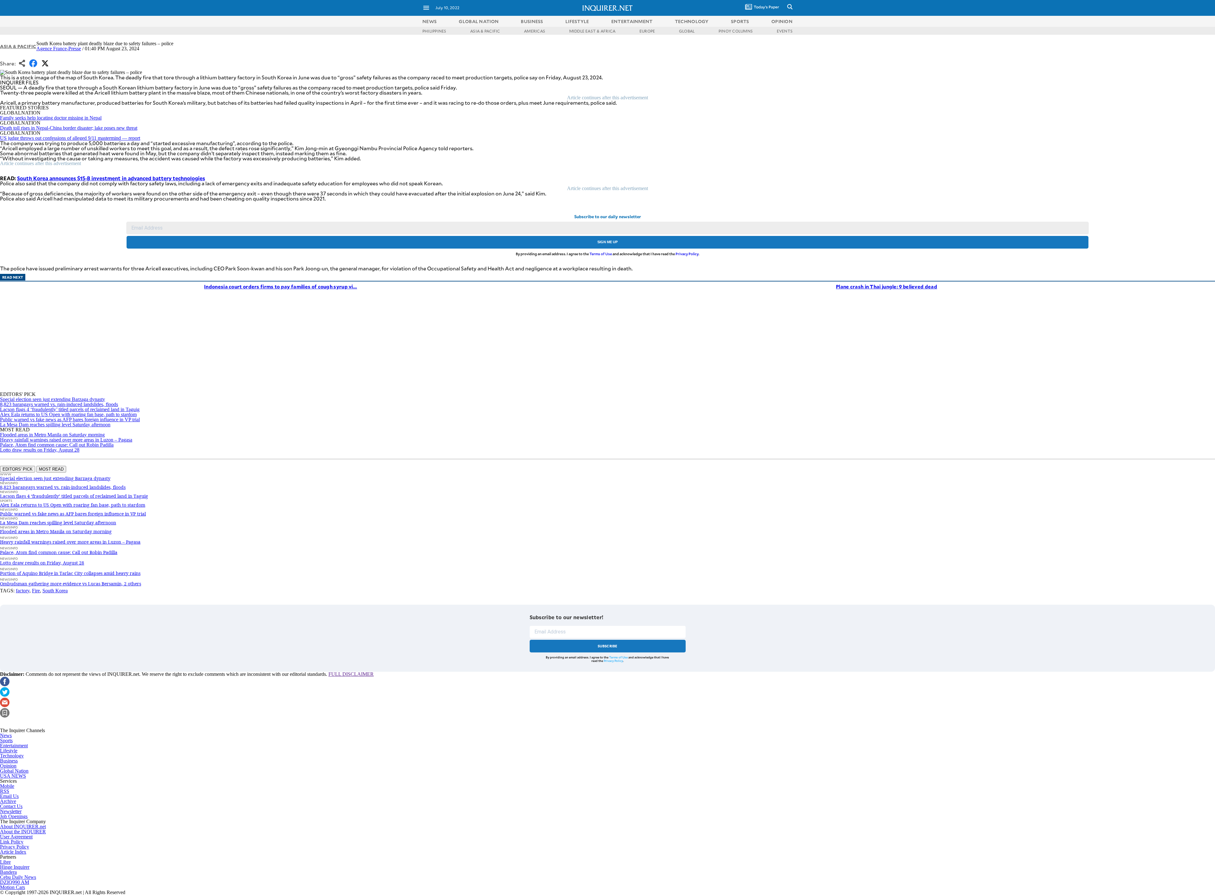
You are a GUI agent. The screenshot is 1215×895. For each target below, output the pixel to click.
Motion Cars (12, 887)
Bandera (8, 872)
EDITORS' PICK (18, 469)
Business (9, 760)
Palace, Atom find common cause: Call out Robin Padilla (57, 445)
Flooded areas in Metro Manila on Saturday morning (52, 434)
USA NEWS (13, 776)
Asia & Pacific (18, 46)
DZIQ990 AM (14, 882)
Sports (6, 740)
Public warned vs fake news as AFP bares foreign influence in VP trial (70, 419)
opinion (782, 21)
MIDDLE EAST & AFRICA (592, 31)
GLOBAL (687, 31)
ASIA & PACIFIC (485, 31)
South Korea (55, 590)
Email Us (9, 796)
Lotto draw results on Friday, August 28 (39, 450)
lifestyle (577, 21)
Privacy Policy (687, 253)
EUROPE (647, 31)
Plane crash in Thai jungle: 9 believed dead (886, 286)
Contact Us (11, 806)
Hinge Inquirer (14, 867)
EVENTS (785, 31)
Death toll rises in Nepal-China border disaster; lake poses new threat (68, 128)
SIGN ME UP (607, 242)
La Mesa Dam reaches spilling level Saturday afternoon (55, 424)
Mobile (7, 786)
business (532, 21)
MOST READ (51, 469)
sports (740, 21)
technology (692, 21)
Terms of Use (600, 253)
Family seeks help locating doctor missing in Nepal (51, 117)
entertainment (632, 21)
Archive (8, 801)
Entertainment (14, 745)
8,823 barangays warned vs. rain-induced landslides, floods (59, 404)
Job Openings (14, 816)
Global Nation (14, 771)
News (429, 21)
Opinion (8, 765)
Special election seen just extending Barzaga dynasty (52, 399)
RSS (4, 791)
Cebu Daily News (18, 877)
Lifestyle (8, 750)
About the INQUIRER (23, 831)
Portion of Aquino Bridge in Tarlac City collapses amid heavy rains (70, 573)
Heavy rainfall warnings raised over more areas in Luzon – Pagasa (66, 439)
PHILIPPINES (434, 31)
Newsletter (11, 811)
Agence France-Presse (58, 48)
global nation (479, 21)
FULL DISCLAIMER (351, 674)
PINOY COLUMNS (736, 31)
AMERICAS (534, 31)
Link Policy (11, 841)
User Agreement (16, 836)
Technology (12, 755)
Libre (5, 862)
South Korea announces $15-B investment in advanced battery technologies (111, 178)
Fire (36, 590)
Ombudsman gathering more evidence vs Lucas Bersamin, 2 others (70, 584)
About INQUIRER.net (23, 826)
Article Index (13, 852)
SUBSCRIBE (608, 646)
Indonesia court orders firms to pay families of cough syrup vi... (280, 286)
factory (22, 590)
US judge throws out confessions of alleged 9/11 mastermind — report (70, 138)
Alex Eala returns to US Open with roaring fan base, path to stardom (68, 414)
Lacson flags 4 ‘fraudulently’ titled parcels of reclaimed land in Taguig (70, 409)
